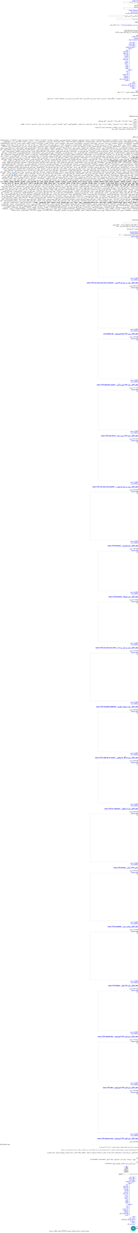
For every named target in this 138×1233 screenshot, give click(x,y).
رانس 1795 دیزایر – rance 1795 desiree (126, 867)
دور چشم (125, 75)
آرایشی (130, 48)
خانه (136, 226)
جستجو (136, 5)
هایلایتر (126, 66)
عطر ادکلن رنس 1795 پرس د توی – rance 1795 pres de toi (119, 435)
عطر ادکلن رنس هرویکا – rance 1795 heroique (123, 596)
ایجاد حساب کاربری (130, 13)
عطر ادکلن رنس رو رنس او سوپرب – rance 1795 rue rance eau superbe (115, 487)
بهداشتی (129, 69)
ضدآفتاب (126, 77)
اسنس (126, 80)
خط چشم (125, 51)
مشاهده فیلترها (134, 231)
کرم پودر (126, 57)
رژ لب (126, 60)
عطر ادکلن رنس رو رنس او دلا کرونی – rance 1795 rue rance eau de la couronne (112, 283)
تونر (127, 72)
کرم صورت (125, 74)
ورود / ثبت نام (131, 1224)
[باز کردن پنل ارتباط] (133, 1228)
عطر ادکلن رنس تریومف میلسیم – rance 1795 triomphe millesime (117, 706)
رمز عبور (135, 19)
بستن (136, 90)
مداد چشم (125, 53)
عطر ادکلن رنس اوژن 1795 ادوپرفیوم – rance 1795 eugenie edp (118, 1036)
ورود (136, 21)
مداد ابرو (126, 54)
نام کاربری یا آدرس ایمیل (131, 16)
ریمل (127, 50)
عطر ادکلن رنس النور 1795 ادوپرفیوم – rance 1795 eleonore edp (117, 1138)
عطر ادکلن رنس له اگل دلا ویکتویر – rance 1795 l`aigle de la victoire (116, 757)
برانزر (126, 65)
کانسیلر (126, 56)
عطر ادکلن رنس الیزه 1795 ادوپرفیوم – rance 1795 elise (120, 1087)
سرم (127, 71)
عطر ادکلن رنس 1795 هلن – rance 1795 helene (123, 985)
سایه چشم (125, 59)
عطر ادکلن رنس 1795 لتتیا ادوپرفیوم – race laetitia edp (120, 334)
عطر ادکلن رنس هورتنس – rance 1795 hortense (123, 545)
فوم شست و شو (124, 78)
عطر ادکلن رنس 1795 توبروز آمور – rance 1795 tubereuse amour (117, 385)
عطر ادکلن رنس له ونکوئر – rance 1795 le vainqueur (121, 808)
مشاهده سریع (134, 279)
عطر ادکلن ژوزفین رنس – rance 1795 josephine (123, 926)
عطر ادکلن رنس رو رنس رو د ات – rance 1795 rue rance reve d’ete (117, 647)
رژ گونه (126, 63)
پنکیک (126, 68)
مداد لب (126, 62)
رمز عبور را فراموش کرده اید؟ (130, 25)
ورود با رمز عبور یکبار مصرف (131, 30)
